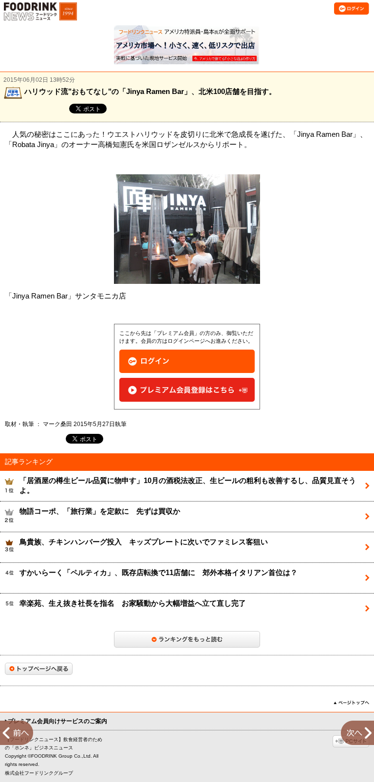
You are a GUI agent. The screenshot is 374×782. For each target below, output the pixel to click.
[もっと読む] (187, 639)
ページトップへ (351, 703)
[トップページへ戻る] (39, 669)
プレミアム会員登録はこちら (187, 390)
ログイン (187, 361)
